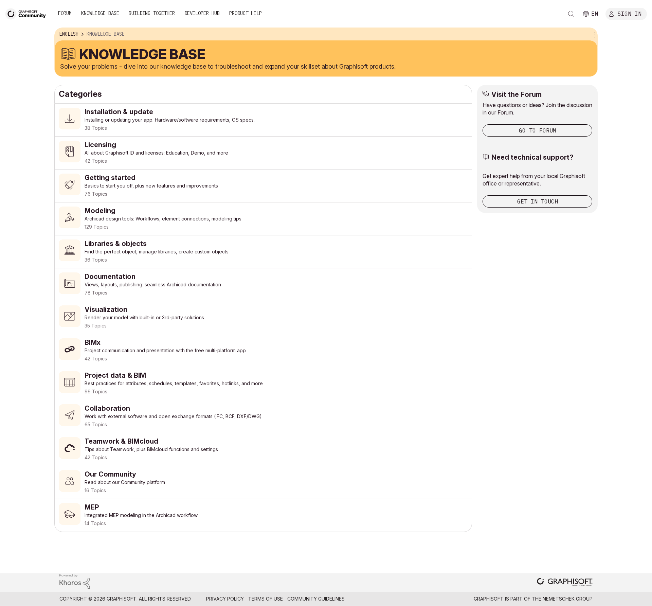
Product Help (245, 13)
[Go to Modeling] (263, 218)
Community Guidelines (316, 599)
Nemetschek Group (568, 599)
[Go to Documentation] (263, 284)
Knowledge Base (100, 13)
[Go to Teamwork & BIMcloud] (263, 449)
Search (571, 14)
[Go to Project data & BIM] (263, 383)
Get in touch (537, 201)
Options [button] (593, 34)
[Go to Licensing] (263, 153)
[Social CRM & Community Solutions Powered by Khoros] (74, 581)
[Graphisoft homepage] (565, 582)
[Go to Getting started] (263, 186)
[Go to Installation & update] (263, 120)
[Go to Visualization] (263, 317)
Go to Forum (537, 130)
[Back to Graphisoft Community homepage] (28, 13)
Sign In (629, 13)
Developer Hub (202, 13)
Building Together (152, 13)
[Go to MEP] (263, 515)
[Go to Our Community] (263, 482)
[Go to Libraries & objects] (263, 251)
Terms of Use (265, 599)
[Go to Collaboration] (263, 416)
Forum (65, 13)
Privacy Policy (225, 599)
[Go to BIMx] (263, 350)
